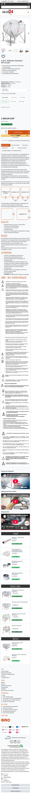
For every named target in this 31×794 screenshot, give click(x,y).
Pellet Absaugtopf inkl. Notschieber (17, 562)
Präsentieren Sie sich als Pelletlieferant (12, 698)
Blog (4, 695)
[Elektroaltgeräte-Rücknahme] (15, 746)
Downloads (25, 145)
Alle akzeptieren (15, 785)
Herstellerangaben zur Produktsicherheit (11, 150)
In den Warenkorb (18, 132)
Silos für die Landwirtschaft (7, 674)
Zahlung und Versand (6, 685)
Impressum (3, 769)
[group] (6, 541)
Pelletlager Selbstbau (6, 672)
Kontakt (3, 682)
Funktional (6, 780)
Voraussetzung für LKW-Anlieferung (11, 700)
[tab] (5, 145)
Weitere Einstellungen (6, 782)
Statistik (6, 775)
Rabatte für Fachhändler (8, 701)
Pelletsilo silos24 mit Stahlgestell (20, 602)
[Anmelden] (2, 4)
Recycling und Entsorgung (7, 690)
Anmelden (3, 688)
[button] (15, 136)
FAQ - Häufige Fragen (8, 696)
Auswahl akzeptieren (15, 791)
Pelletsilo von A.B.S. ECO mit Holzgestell (18, 614)
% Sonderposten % (5, 677)
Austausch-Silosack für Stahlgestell (17, 643)
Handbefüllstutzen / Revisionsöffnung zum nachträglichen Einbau (17, 550)
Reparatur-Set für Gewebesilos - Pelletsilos (19, 655)
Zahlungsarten (4, 687)
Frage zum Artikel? (22, 147)
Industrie (3, 676)
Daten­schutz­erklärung (24, 771)
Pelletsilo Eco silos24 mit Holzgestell (18, 591)
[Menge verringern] (6, 133)
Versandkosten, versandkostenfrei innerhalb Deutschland (19, 140)
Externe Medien (7, 777)
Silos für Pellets (5, 671)
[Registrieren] (5, 4)
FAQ (13, 147)
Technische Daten (15, 145)
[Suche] (28, 7)
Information (5, 147)
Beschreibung (5, 145)
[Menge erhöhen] (6, 131)
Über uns (3, 684)
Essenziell (6, 774)
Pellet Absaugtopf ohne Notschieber (17, 574)
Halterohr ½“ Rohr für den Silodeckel (18, 538)
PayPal (5, 778)
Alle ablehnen (15, 788)
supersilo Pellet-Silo (16, 625)
